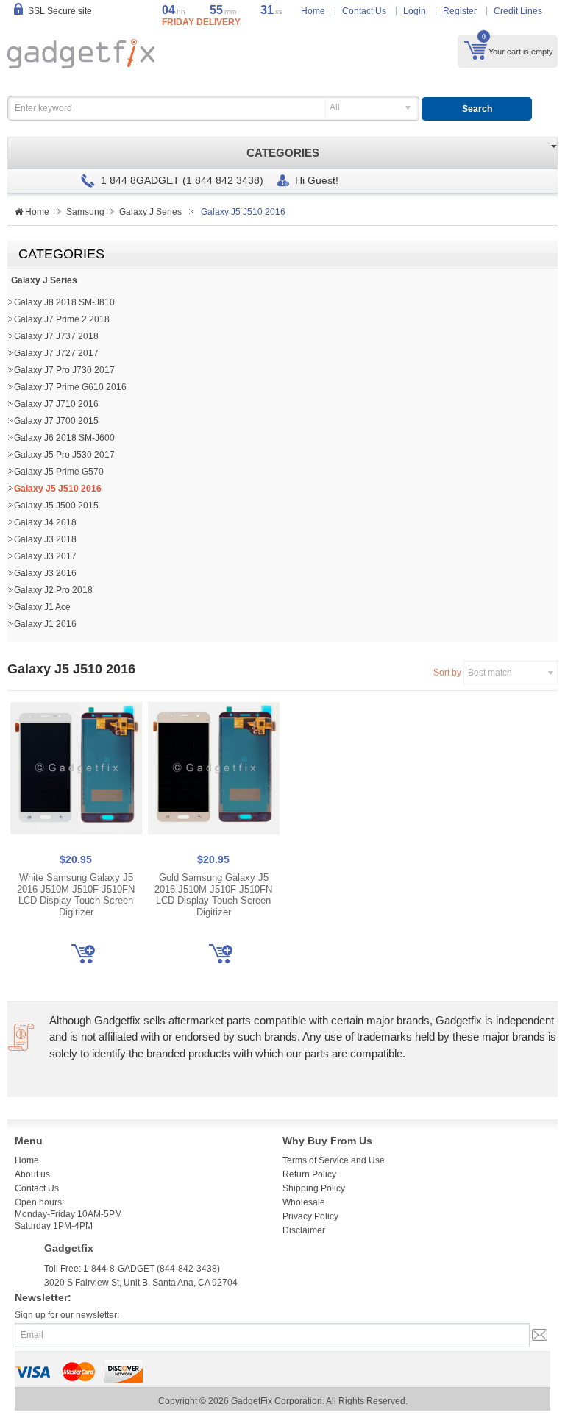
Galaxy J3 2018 (45, 539)
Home (313, 11)
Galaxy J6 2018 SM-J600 (64, 438)
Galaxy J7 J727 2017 (56, 353)
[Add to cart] (83, 953)
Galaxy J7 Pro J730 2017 (64, 370)
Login (414, 11)
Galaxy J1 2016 (45, 624)
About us (32, 1174)
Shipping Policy (313, 1188)
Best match (490, 672)
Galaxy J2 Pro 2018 (53, 590)
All (335, 107)
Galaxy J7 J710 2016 (56, 404)
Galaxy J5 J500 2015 (56, 505)
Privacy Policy (310, 1216)
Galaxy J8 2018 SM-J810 (64, 302)
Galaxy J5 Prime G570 (59, 472)
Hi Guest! (316, 180)
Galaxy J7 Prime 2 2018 (62, 319)
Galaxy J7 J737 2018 (56, 336)
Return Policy (309, 1174)
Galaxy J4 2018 (45, 522)
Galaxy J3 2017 (45, 556)
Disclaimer (303, 1230)
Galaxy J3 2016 (45, 573)
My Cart (475, 50)
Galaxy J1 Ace (42, 607)
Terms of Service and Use (333, 1160)
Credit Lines (518, 11)
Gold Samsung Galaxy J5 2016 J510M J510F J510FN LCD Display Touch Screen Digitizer (213, 895)
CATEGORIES (282, 153)
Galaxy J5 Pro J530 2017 (64, 455)
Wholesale (303, 1202)
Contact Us (364, 11)
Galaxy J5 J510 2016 (58, 488)
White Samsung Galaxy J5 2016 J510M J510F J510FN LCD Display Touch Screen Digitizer (76, 895)
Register (460, 11)
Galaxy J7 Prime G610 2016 (70, 387)
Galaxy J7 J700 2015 (56, 421)
